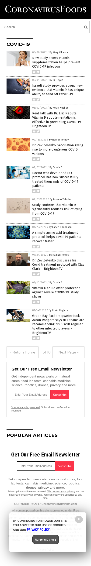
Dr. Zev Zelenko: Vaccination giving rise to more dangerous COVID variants (57, 149)
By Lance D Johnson (60, 227)
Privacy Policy (38, 530)
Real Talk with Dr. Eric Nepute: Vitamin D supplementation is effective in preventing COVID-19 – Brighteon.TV (58, 119)
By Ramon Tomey (59, 139)
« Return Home (22, 352)
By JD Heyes (56, 80)
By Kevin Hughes (58, 107)
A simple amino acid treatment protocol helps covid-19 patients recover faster (56, 237)
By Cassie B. (56, 167)
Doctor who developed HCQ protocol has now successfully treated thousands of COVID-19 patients (55, 179)
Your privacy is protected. (25, 407)
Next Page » (68, 352)
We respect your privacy (61, 491)
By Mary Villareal (59, 52)
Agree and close (45, 539)
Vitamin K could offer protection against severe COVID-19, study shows (56, 292)
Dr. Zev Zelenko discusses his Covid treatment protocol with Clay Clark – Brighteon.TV (58, 264)
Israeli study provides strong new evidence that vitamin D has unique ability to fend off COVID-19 (58, 90)
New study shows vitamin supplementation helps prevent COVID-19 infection (56, 62)
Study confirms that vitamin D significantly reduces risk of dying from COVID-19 (57, 209)
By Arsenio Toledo (60, 199)
